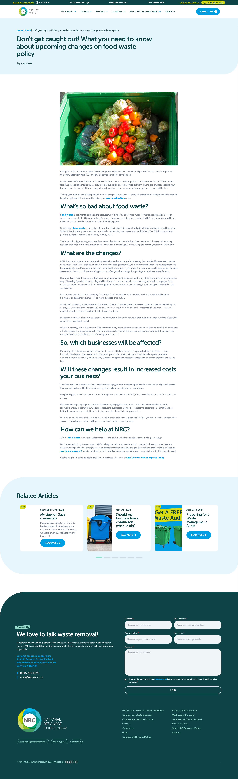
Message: (129, 647)
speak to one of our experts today (145, 457)
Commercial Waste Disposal (137, 715)
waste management (71, 451)
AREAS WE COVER (189, 2)
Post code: (179, 633)
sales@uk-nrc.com (31, 677)
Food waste (66, 215)
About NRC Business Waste (144, 11)
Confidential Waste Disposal (187, 719)
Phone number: (132, 633)
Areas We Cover (180, 723)
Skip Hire (170, 11)
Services (100, 11)
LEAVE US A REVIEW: (23, 2)
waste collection (115, 198)
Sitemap (176, 732)
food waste (79, 228)
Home (20, 30)
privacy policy (160, 679)
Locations (117, 11)
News (28, 30)
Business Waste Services (184, 710)
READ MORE (51, 542)
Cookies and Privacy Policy (136, 737)
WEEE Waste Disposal (183, 715)
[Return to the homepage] (29, 11)
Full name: (129, 619)
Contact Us (128, 728)
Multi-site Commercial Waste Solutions (143, 710)
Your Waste (67, 11)
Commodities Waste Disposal (138, 719)
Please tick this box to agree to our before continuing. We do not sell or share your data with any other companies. (173, 680)
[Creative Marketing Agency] (71, 762)
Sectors (84, 11)
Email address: (180, 619)
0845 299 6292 (215, 2)
